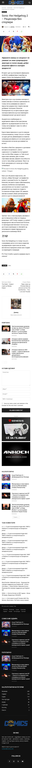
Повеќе (15, 517)
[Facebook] (9, 31)
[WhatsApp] (21, 31)
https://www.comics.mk (16, 315)
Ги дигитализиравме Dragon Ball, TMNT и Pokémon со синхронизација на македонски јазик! (16, 528)
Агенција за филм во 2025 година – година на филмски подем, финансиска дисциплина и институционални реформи (20, 353)
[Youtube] (22, 761)
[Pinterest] (17, 31)
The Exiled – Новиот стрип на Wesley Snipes (8, 286)
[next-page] (6, 362)
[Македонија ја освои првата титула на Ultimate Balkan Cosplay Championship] (6, 486)
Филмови (9, 8)
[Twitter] (13, 31)
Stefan (3, 593)
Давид (12, 26)
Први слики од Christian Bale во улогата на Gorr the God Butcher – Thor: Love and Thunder (24, 287)
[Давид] (3, 27)
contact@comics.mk (7, 749)
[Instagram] (14, 761)
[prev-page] (3, 362)
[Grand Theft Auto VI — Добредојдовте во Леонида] (6, 477)
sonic (9, 265)
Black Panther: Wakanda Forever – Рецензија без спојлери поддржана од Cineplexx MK (16, 588)
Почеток (4, 8)
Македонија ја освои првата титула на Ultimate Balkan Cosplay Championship (20, 485)
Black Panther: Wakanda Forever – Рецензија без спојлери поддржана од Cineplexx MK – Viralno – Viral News (15, 584)
